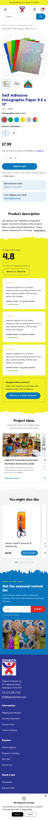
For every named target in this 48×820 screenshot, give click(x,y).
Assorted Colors (35, 119)
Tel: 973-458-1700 (11, 692)
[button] (5, 9)
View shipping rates (12, 198)
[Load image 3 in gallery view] (28, 83)
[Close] (45, 796)
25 (14, 133)
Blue (16, 119)
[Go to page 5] (25, 562)
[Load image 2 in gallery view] (17, 83)
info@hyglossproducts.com (14, 696)
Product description (24, 214)
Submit (38, 609)
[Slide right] (43, 55)
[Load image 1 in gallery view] (6, 83)
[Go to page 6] (27, 562)
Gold (22, 119)
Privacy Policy (27, 809)
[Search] (40, 17)
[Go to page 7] (29, 562)
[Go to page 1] (16, 562)
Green (10, 119)
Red (4, 119)
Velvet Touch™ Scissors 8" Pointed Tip (18, 545)
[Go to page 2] (18, 562)
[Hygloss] (9, 674)
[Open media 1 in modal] (24, 55)
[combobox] (19, 17)
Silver (28, 119)
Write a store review (23, 395)
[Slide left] (5, 55)
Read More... (40, 230)
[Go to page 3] (20, 562)
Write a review (16, 272)
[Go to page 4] (23, 562)
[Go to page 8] (32, 562)
